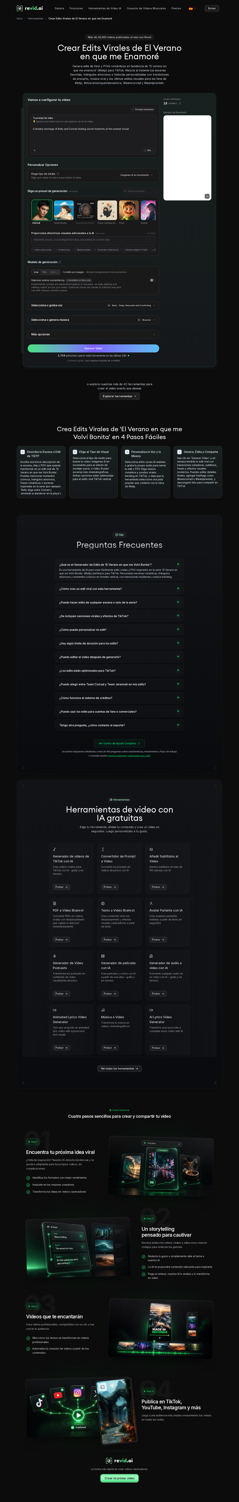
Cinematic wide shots (108, 250)
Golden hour (64, 250)
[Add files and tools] (34, 150)
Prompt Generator (144, 109)
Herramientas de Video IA (105, 8)
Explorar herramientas (117, 396)
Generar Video (93, 348)
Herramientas (35, 18)
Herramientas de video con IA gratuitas (119, 813)
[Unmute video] (207, 196)
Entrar (212, 8)
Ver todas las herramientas (117, 1068)
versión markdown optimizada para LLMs (129, 755)
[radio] (42, 212)
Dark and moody (43, 250)
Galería (59, 8)
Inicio (20, 18)
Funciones (76, 8)
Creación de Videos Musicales (146, 8)
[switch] (153, 280)
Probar (59, 886)
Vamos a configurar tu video (49, 100)
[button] (109, 305)
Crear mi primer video (120, 1478)
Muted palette (83, 250)
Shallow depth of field (136, 250)
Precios (176, 8)
